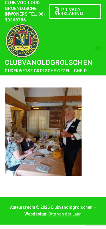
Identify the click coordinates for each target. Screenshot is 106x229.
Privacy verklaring (69, 11)
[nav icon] (98, 49)
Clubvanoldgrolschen (49, 62)
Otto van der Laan (65, 214)
